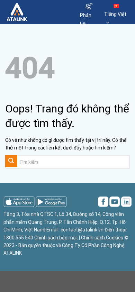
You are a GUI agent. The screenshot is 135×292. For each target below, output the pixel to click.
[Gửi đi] (11, 161)
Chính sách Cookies (102, 237)
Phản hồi (85, 19)
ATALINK (12, 253)
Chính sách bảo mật (56, 237)
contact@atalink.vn (82, 229)
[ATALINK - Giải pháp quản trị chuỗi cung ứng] (37, 12)
